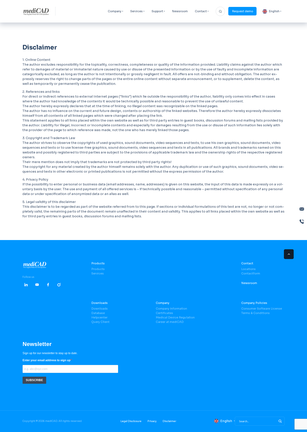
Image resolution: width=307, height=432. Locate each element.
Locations (248, 269)
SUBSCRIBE (34, 380)
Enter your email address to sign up (47, 360)
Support (157, 11)
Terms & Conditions (255, 313)
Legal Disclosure (130, 421)
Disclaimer (169, 421)
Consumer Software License (261, 308)
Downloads (99, 303)
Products (98, 263)
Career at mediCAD (170, 322)
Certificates (164, 313)
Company (114, 11)
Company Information (171, 308)
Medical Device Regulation (175, 317)
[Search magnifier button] (280, 421)
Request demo (242, 11)
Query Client (100, 322)
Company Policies (254, 303)
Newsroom (180, 11)
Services (136, 11)
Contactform (250, 273)
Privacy (152, 421)
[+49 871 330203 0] (301, 221)
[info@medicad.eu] (301, 209)
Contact (201, 11)
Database (98, 313)
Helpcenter (99, 317)
